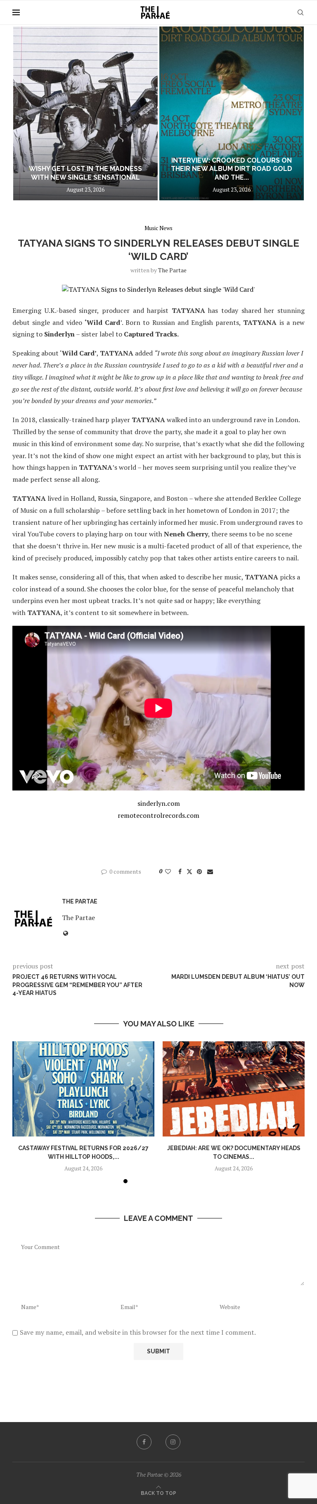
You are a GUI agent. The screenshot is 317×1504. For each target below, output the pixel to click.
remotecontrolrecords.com (158, 815)
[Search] (300, 12)
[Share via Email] (210, 871)
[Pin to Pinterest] (199, 871)
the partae (172, 270)
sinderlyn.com (158, 803)
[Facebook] (144, 1441)
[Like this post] (168, 871)
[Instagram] (173, 1441)
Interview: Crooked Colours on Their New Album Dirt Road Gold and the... (231, 169)
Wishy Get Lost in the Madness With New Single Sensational (85, 173)
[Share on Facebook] (180, 871)
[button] (28, 113)
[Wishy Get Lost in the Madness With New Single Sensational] (85, 113)
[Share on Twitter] (189, 871)
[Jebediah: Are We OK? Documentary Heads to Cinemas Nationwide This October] (234, 1088)
